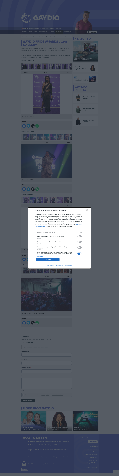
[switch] (79, 236)
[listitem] (59, 233)
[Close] (87, 210)
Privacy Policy (68, 265)
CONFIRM (48, 259)
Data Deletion (50, 265)
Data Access (59, 265)
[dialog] (59, 238)
